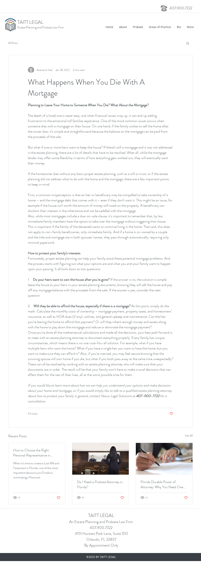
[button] (188, 43)
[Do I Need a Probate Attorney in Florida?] (100, 459)
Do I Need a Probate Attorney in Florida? (99, 484)
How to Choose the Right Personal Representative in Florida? (31, 453)
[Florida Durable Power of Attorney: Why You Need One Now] (164, 459)
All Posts (13, 43)
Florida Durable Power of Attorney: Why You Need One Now (162, 484)
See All (189, 435)
